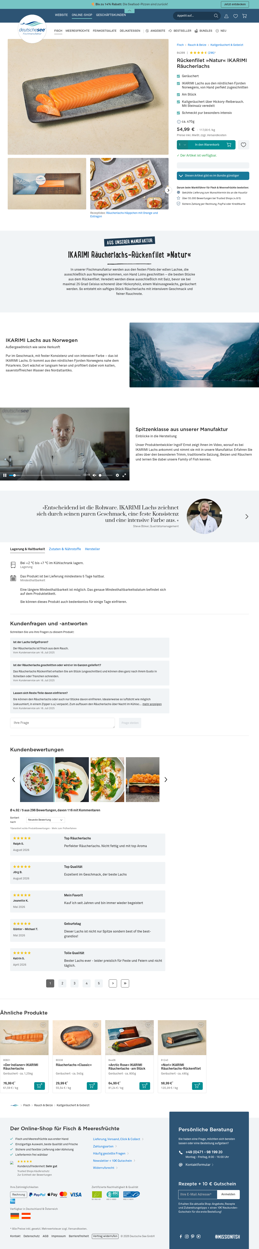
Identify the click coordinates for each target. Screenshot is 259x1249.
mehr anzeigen (152, 704)
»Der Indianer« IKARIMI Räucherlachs (20, 1066)
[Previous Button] (13, 779)
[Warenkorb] (244, 16)
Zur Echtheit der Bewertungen (34, 1175)
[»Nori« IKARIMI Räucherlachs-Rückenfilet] (182, 1037)
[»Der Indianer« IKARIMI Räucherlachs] (24, 1037)
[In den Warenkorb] (39, 1086)
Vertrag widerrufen (105, 1236)
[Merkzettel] (235, 16)
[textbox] (62, 723)
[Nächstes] (168, 190)
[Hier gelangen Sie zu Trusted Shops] (11, 1162)
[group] (37, 779)
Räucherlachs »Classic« (74, 1065)
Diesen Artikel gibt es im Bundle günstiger (212, 175)
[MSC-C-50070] (131, 1196)
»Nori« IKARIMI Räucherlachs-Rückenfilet (181, 1066)
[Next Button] (165, 779)
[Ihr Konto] (226, 16)
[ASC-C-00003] (112, 1196)
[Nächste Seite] (113, 983)
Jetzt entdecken (235, 4)
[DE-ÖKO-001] (97, 1196)
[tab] (27, 547)
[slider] (45, 475)
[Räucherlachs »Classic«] (77, 1037)
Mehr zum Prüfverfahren (64, 828)
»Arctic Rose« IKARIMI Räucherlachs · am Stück (126, 1066)
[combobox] (197, 16)
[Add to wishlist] (243, 144)
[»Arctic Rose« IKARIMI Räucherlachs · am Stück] (129, 1037)
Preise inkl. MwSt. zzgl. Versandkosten (201, 135)
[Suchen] (216, 16)
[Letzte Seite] (125, 983)
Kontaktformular (198, 1164)
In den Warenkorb (207, 144)
